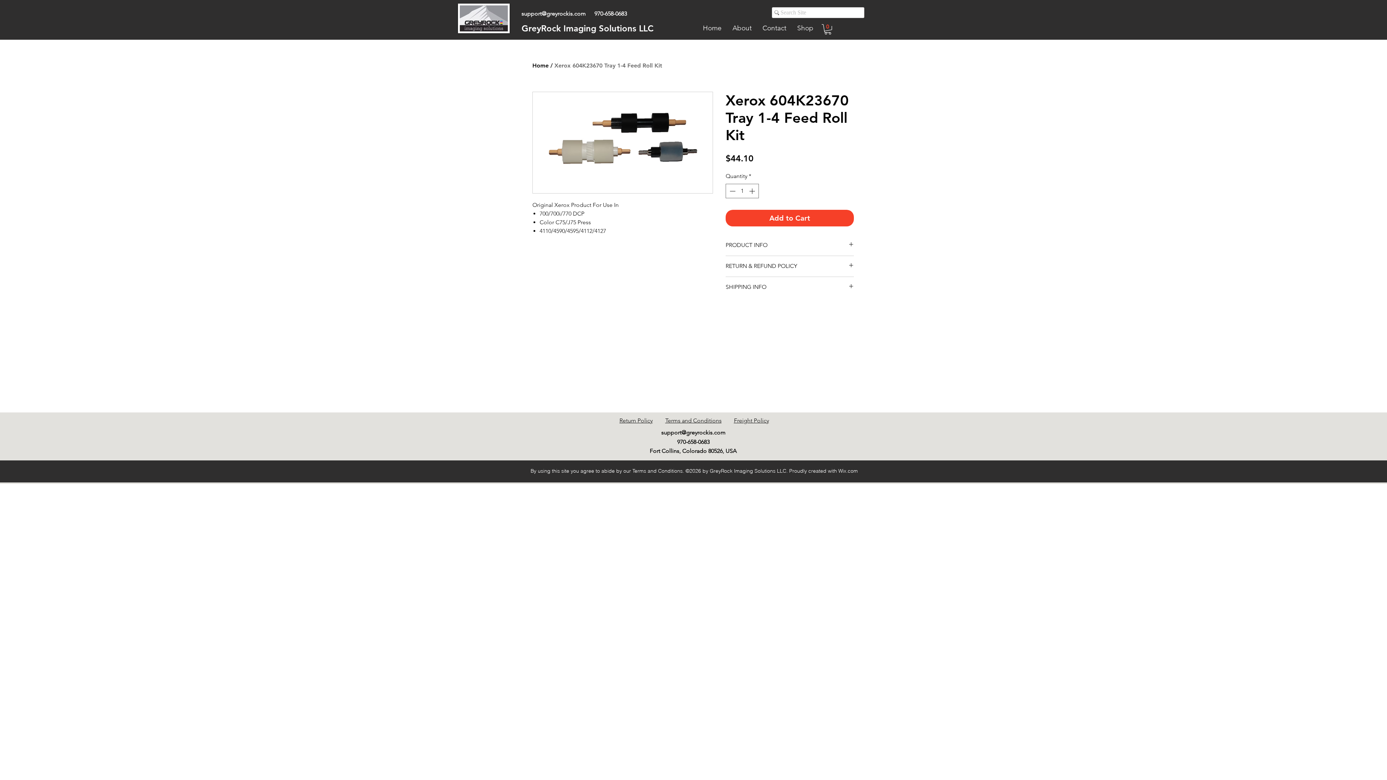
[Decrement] (732, 191)
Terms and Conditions (693, 420)
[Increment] (753, 191)
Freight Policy (751, 420)
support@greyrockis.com (554, 13)
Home (540, 65)
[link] (828, 29)
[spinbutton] (742, 191)
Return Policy (636, 420)
